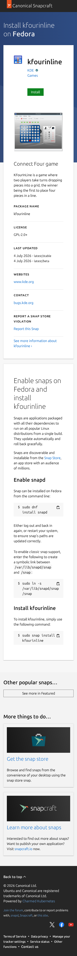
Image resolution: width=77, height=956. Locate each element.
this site (42, 915)
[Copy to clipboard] (58, 507)
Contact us (29, 946)
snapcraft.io (23, 849)
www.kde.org (24, 282)
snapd (15, 915)
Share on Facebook (61, 924)
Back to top (13, 877)
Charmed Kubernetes (38, 901)
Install (35, 92)
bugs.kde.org (23, 303)
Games (32, 75)
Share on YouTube (71, 924)
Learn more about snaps (34, 827)
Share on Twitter (52, 924)
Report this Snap (26, 329)
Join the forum (13, 910)
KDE (31, 70)
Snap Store (52, 458)
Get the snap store (27, 759)
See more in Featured (38, 693)
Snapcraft (26, 915)
